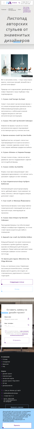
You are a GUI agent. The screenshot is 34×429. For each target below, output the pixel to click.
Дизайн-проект (7, 373)
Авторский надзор (8, 378)
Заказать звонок (17, 407)
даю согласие (24, 331)
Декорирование (7, 385)
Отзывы (5, 359)
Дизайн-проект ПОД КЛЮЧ (11, 381)
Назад (17, 289)
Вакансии (6, 364)
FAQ (4, 366)
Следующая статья (17, 282)
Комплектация (7, 376)
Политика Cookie (8, 421)
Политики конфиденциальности (19, 334)
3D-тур (5, 383)
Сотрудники (6, 361)
